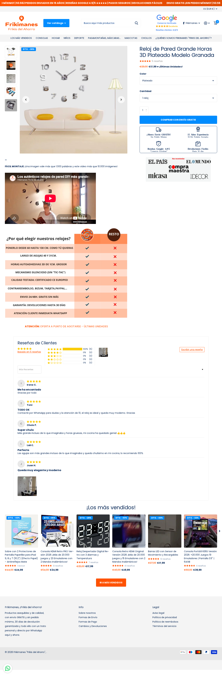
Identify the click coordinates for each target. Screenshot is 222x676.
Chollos (146, 38)
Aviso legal (158, 613)
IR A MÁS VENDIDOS (111, 582)
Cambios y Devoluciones (93, 626)
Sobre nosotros (87, 613)
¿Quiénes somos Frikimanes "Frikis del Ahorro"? (184, 38)
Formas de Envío (88, 617)
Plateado (147, 80)
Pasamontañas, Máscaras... (104, 38)
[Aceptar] (207, 23)
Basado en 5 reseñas (29, 351)
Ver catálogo (55, 23)
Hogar (56, 38)
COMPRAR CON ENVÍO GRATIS (178, 119)
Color (143, 73)
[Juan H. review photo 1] (27, 486)
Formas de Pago (88, 621)
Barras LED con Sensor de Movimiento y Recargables (163, 553)
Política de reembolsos (165, 621)
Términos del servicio (164, 626)
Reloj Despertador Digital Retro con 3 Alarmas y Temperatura (93, 555)
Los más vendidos (21, 38)
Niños (67, 38)
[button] (25, 100)
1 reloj (145, 97)
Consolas (42, 38)
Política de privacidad (164, 617)
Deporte (79, 38)
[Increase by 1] (147, 107)
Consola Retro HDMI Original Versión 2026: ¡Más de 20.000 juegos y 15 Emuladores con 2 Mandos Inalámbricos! (128, 556)
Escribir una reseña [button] (192, 349)
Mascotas (131, 38)
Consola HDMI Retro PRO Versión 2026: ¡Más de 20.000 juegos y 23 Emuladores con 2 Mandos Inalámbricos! (57, 556)
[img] (34, 381)
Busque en (136, 23)
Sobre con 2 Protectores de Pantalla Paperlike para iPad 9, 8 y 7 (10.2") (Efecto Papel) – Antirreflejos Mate (21, 556)
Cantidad (145, 91)
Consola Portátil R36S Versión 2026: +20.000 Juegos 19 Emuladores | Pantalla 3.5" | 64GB (200, 556)
